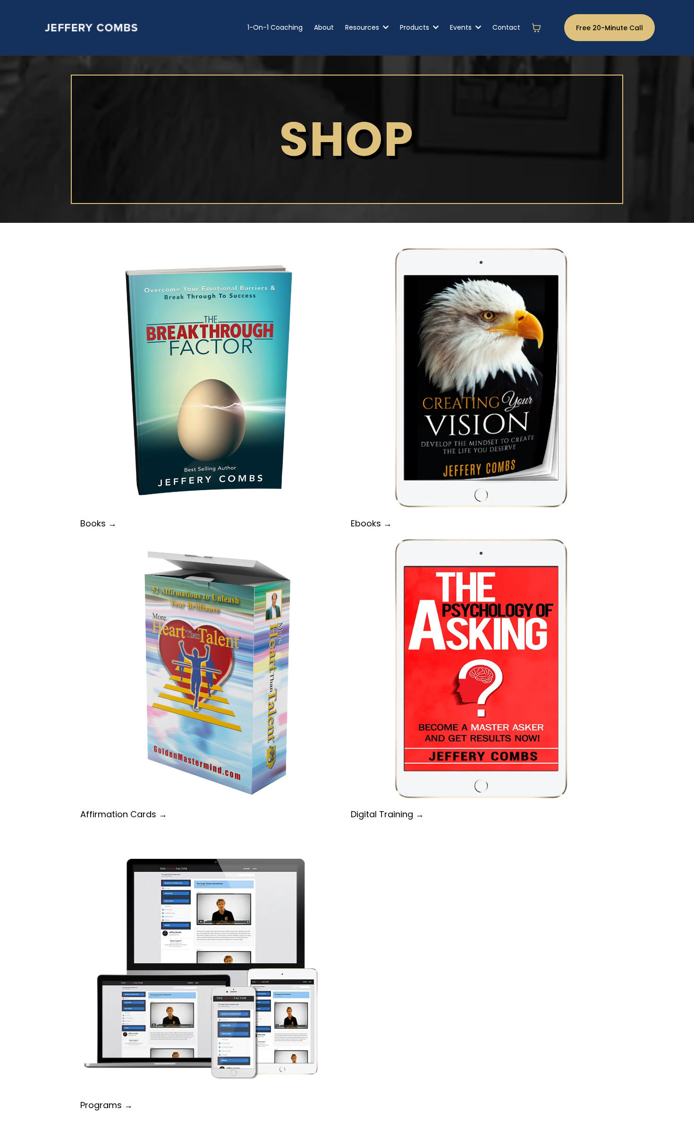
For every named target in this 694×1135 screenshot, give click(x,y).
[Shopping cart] (536, 28)
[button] (385, 27)
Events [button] (462, 27)
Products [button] (415, 27)
